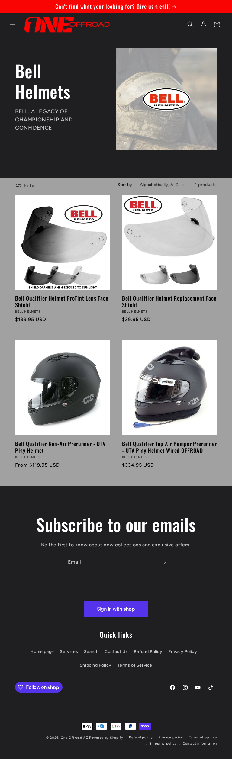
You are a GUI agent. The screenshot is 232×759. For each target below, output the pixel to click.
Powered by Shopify (106, 738)
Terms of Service (135, 665)
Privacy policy (171, 737)
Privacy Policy (182, 651)
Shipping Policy (95, 665)
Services (69, 651)
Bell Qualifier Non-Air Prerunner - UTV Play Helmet (60, 447)
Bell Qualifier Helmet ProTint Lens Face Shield (61, 301)
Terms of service (203, 737)
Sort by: (126, 184)
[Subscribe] (163, 562)
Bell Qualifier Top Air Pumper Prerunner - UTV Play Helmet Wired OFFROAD (169, 447)
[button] (12, 24)
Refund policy (141, 737)
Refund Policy (148, 651)
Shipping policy (163, 743)
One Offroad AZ (74, 738)
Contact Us (116, 651)
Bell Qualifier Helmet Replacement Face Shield (169, 301)
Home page (42, 651)
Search (91, 651)
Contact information (200, 743)
